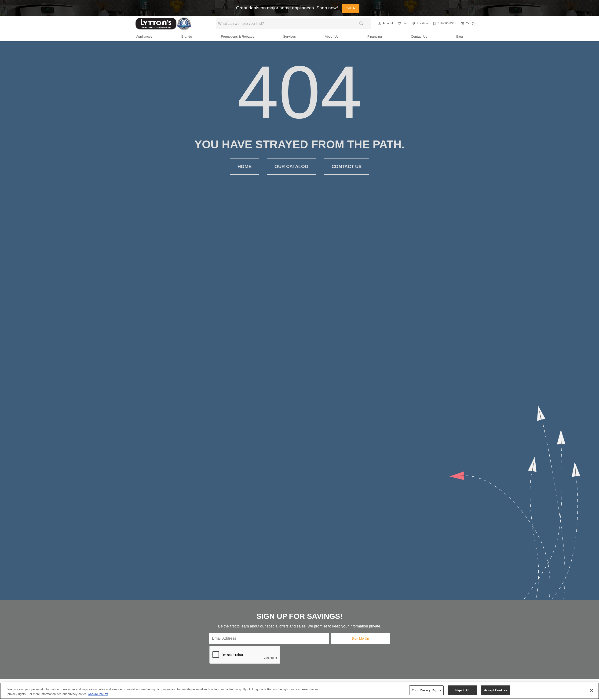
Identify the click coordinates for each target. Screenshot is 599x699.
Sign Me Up (360, 638)
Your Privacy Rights (426, 690)
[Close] (591, 690)
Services (289, 36)
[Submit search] (361, 23)
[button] (379, 23)
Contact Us (419, 36)
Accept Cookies (495, 690)
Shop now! (327, 7)
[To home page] (163, 24)
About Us (331, 36)
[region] (299, 690)
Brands (186, 36)
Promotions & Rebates (237, 36)
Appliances (144, 36)
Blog (459, 36)
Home (244, 166)
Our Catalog (291, 166)
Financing (374, 36)
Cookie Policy (98, 694)
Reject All (462, 690)
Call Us (350, 8)
